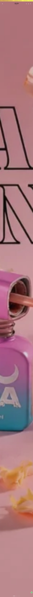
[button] (4, 3)
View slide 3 (19, 595)
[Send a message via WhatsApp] (32, 592)
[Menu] (2, 4)
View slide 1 (14, 595)
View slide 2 (16, 595)
